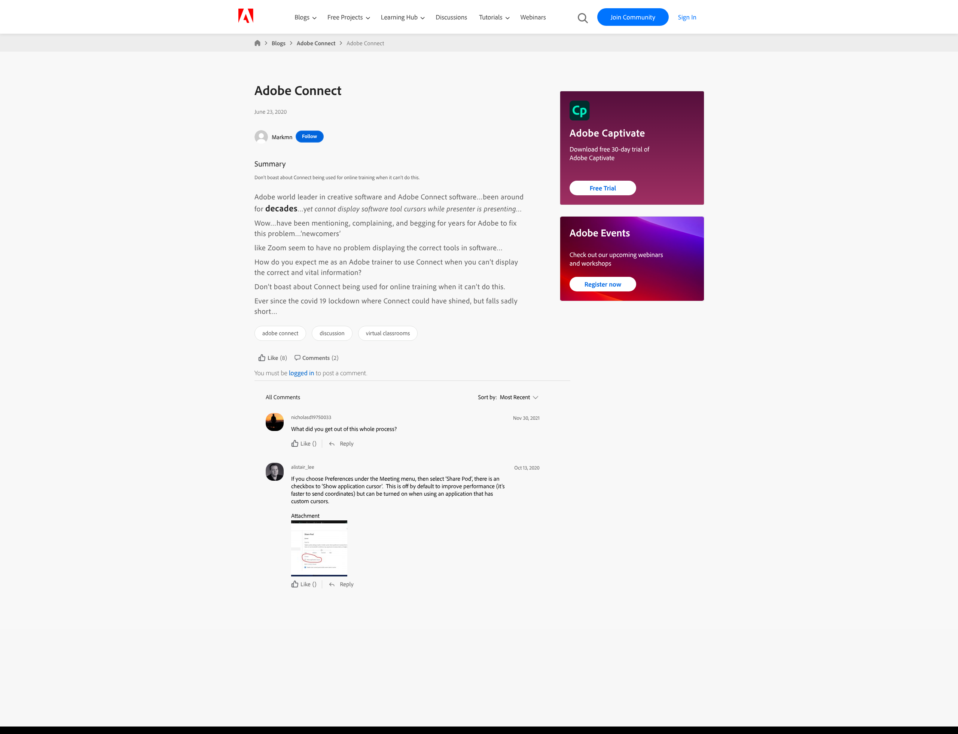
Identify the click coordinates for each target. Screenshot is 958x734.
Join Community (633, 17)
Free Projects (345, 17)
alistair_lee (302, 467)
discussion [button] (332, 333)
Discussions (451, 17)
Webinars (533, 17)
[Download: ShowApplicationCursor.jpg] (398, 548)
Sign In (687, 17)
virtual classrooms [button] (388, 333)
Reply (346, 443)
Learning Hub (400, 17)
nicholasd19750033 (311, 417)
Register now (603, 284)
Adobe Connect (316, 43)
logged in (301, 372)
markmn (282, 137)
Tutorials (491, 17)
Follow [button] (309, 136)
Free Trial (603, 188)
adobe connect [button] (280, 333)
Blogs (302, 17)
